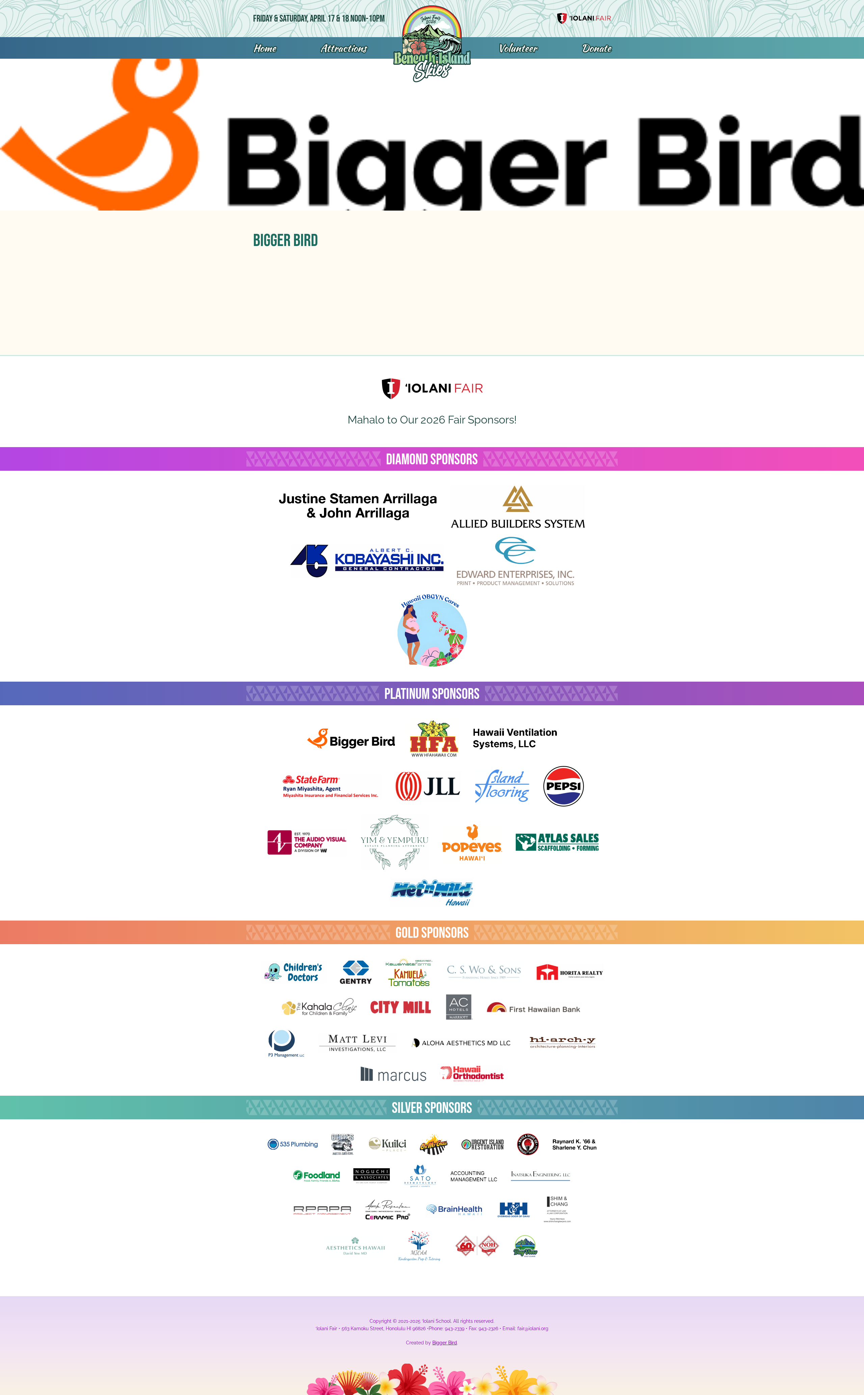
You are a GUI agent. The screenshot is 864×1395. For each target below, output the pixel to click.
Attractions (343, 47)
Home (264, 47)
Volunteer (517, 47)
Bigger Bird (444, 1342)
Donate (596, 47)
